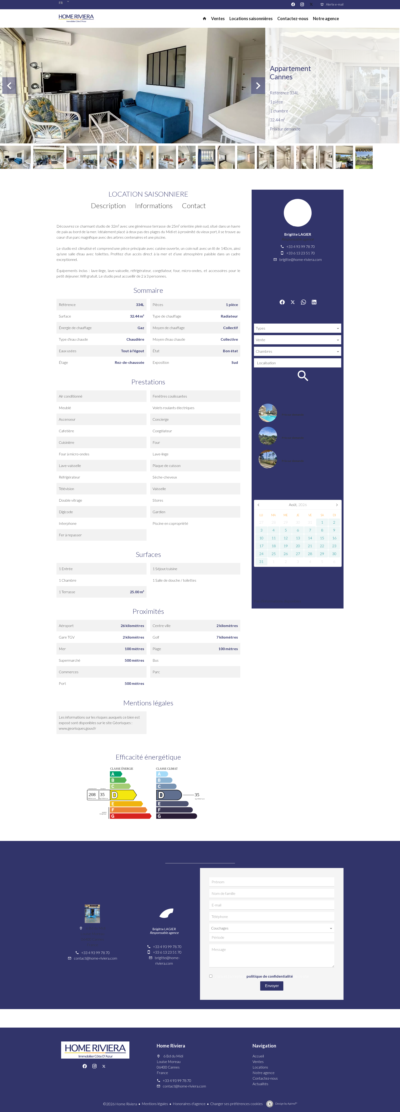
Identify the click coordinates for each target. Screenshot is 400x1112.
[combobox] (297, 328)
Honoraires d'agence (189, 1103)
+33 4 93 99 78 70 (300, 246)
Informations (154, 205)
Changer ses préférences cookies (236, 1103)
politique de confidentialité (270, 976)
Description (108, 205)
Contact (194, 205)
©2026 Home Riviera (120, 1104)
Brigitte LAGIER (297, 234)
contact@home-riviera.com (95, 958)
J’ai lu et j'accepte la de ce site (262, 976)
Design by (286, 1103)
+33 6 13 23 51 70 (300, 253)
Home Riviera (171, 1045)
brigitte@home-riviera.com (300, 259)
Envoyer (272, 986)
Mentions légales (155, 1103)
